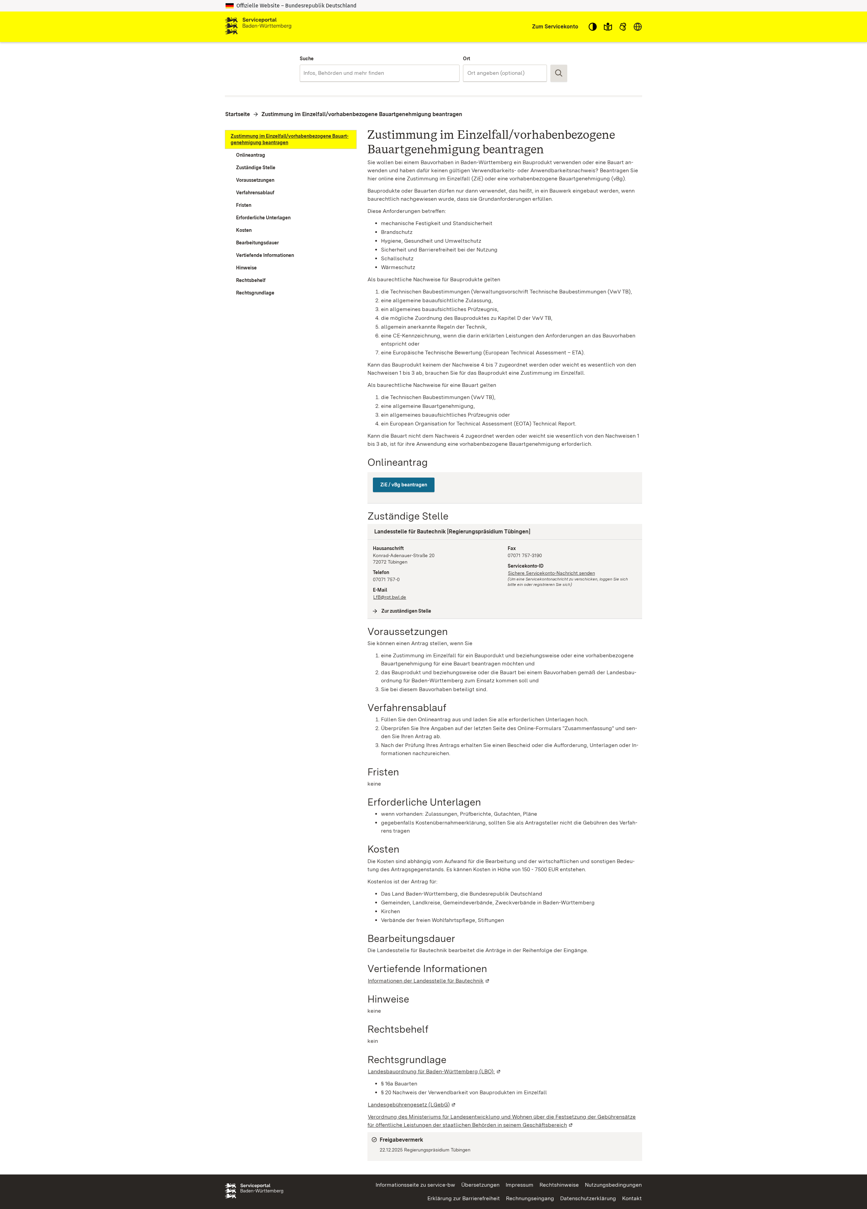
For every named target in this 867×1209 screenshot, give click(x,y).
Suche (307, 58)
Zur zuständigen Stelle (406, 611)
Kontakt (632, 1198)
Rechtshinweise (559, 1185)
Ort (466, 58)
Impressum (519, 1185)
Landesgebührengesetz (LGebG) (412, 1104)
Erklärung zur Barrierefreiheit (463, 1198)
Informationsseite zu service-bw (415, 1185)
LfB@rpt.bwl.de (389, 597)
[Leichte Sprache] (608, 27)
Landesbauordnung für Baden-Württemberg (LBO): (434, 1071)
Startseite (237, 114)
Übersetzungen (480, 1185)
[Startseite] (258, 26)
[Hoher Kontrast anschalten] (593, 27)
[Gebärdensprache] (622, 27)
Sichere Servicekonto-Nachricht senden (551, 573)
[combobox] (379, 73)
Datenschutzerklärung (588, 1198)
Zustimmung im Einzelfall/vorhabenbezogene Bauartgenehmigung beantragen (361, 114)
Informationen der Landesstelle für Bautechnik (429, 980)
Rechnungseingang (530, 1198)
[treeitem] (291, 139)
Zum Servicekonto (555, 26)
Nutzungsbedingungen (613, 1185)
